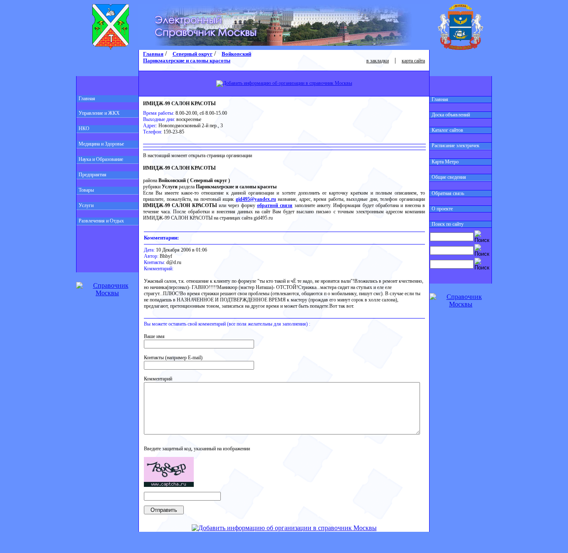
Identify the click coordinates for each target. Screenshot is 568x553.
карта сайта (413, 61)
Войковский (236, 54)
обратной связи (274, 205)
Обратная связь (448, 193)
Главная (87, 98)
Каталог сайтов (447, 130)
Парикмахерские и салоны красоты (186, 60)
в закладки (377, 61)
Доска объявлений (451, 115)
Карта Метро (445, 162)
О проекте (442, 209)
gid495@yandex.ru (256, 199)
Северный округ (192, 54)
